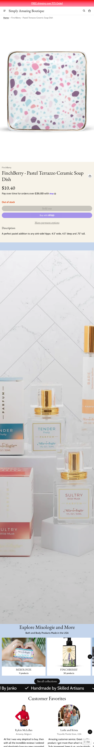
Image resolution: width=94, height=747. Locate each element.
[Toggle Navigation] (4, 10)
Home (6, 17)
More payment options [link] (47, 222)
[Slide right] (90, 657)
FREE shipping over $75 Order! (47, 3)
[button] (84, 10)
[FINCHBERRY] (69, 657)
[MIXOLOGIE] (24, 657)
